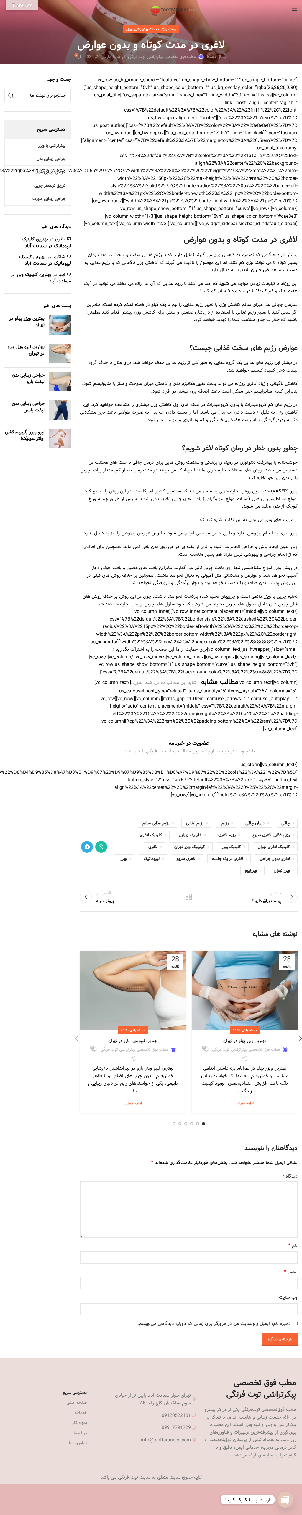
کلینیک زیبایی (190, 835)
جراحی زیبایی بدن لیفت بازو (28, 378)
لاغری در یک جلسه (227, 858)
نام (293, 1246)
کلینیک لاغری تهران (274, 846)
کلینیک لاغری (151, 835)
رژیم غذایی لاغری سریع (271, 835)
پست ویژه (169, 29)
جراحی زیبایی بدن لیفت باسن (28, 407)
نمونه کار (80, 1422)
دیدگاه (290, 1176)
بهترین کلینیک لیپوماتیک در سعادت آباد (46, 242)
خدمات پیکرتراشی (146, 29)
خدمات (81, 1412)
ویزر (129, 29)
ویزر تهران (282, 870)
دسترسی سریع (75, 1392)
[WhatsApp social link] (101, 847)
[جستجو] (11, 95)
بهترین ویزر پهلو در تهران (244, 1040)
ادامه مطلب (245, 1103)
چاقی (285, 823)
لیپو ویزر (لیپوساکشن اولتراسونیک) (25, 435)
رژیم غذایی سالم (155, 823)
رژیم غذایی (194, 823)
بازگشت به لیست (188, 897)
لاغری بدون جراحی (275, 858)
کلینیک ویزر (231, 846)
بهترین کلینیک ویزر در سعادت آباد (41, 278)
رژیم (225, 823)
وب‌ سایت (288, 1297)
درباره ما (80, 1433)
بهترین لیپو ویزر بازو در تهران (133, 1040)
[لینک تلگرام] (87, 847)
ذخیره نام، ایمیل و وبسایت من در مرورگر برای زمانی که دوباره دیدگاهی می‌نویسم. (214, 1323)
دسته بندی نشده (245, 1030)
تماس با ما (78, 1443)
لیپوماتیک (152, 858)
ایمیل (291, 1272)
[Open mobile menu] (295, 10)
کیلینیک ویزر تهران (189, 846)
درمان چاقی (255, 823)
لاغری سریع (185, 858)
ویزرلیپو (251, 870)
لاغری (152, 846)
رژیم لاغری (227, 835)
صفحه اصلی (77, 1402)
